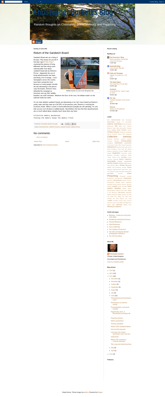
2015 (111, 270)
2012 (111, 273)
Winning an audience (114, 206)
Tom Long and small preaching (121, 344)
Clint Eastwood (126, 134)
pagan (117, 171)
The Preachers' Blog (117, 57)
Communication (126, 141)
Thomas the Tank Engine (115, 198)
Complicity (110, 143)
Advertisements (43, 127)
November (114, 281)
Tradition (109, 200)
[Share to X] (70, 124)
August (113, 290)
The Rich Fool (126, 196)
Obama (129, 167)
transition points (117, 200)
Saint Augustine (126, 182)
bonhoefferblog (115, 66)
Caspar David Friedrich (119, 130)
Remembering (117, 180)
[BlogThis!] (68, 124)
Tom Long (128, 198)
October (114, 284)
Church (109, 134)
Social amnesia (122, 186)
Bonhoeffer (123, 128)
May (112, 348)
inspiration (123, 155)
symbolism (128, 192)
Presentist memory (125, 176)
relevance (110, 180)
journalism (124, 157)
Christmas (128, 132)
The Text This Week (115, 236)
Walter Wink (111, 204)
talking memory (75, 127)
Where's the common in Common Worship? (118, 340)
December (114, 279)
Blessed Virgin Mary (113, 128)
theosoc (112, 107)
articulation (128, 122)
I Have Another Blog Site (117, 68)
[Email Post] (62, 124)
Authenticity (118, 124)
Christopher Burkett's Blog (73, 11)
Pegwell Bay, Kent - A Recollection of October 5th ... (120, 313)
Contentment (111, 145)
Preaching (112, 176)
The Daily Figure (115, 82)
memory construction (124, 161)
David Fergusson (126, 145)
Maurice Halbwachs (125, 159)
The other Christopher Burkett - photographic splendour (119, 232)
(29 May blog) (47, 62)
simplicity (114, 186)
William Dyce (127, 204)
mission (122, 165)
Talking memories (112, 194)
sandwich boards (65, 127)
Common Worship (113, 141)
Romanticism (110, 182)
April (113, 350)
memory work (123, 163)
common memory (126, 139)
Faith (122, 147)
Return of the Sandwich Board (121, 326)
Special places (111, 190)
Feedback (114, 149)
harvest (121, 151)
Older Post (96, 141)
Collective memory (54, 127)
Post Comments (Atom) (50, 145)
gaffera (86, 392)
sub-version (121, 192)
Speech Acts (119, 190)
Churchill (114, 134)
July (112, 293)
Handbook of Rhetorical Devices (119, 219)
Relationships (127, 178)
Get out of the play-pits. (118, 329)
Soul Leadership (114, 227)
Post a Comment (42, 137)
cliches (120, 134)
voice (117, 202)
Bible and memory (125, 126)
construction (127, 143)
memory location (112, 163)
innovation (116, 155)
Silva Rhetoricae (114, 224)
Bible (116, 126)
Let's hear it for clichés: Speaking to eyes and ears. (121, 333)
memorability (111, 161)
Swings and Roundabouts (117, 109)
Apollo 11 (120, 122)
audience (110, 124)
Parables (121, 171)
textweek (113, 89)
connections (118, 143)
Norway (124, 167)
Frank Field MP (122, 149)
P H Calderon (111, 171)
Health (126, 151)
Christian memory (113, 132)
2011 (111, 276)
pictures (120, 173)
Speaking (117, 188)
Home (67, 141)
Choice (129, 130)
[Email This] (66, 124)
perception (110, 173)
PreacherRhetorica (115, 222)
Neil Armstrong (116, 167)
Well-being (119, 204)
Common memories (113, 139)
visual (114, 202)
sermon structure (126, 184)
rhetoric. (129, 180)
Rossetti (118, 182)
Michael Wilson (115, 165)
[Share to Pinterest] (75, 124)
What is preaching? (117, 321)
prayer (129, 173)
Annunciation (111, 122)
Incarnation (124, 153)
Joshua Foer (116, 157)
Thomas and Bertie (117, 324)
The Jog (112, 98)
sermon (119, 184)
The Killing (117, 196)
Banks (124, 124)
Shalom (109, 186)
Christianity (122, 132)
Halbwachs (115, 151)
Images (109, 153)
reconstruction (118, 178)
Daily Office (118, 145)
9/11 (108, 120)
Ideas (129, 151)
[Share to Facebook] (73, 124)
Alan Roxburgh (126, 120)
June (113, 295)
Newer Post (38, 141)
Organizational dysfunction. (120, 169)
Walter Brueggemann (125, 202)
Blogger (100, 392)
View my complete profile (115, 262)
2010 (111, 354)
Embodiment (111, 147)
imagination (116, 153)
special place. (126, 188)
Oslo (130, 169)
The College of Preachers (117, 229)
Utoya (124, 200)
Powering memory (117, 318)
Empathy (118, 147)
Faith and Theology (116, 73)
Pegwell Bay (128, 171)
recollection (110, 178)
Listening (115, 159)
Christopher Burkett (116, 254)
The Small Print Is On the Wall (118, 84)
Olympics (109, 169)
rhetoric (124, 180)
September (115, 287)
